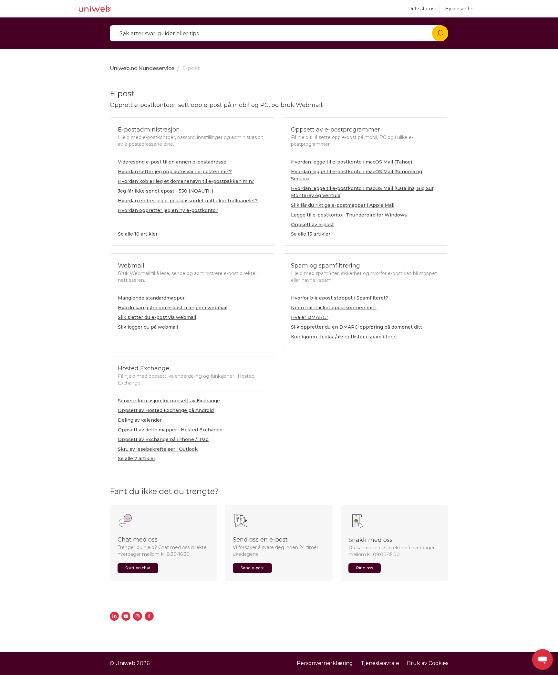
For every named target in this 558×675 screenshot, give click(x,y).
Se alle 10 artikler (138, 234)
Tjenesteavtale (380, 663)
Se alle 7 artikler (136, 458)
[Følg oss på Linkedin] (114, 616)
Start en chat (137, 567)
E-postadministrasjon (149, 129)
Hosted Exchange (143, 368)
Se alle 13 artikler (310, 234)
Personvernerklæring (325, 663)
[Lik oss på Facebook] (149, 616)
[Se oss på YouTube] (125, 616)
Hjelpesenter (459, 9)
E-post (191, 68)
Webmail (131, 265)
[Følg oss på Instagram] (137, 616)
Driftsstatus (421, 9)
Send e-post (252, 567)
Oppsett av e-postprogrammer (335, 129)
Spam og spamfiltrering (325, 265)
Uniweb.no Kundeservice (142, 68)
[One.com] (95, 8)
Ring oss (364, 567)
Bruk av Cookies (427, 663)
